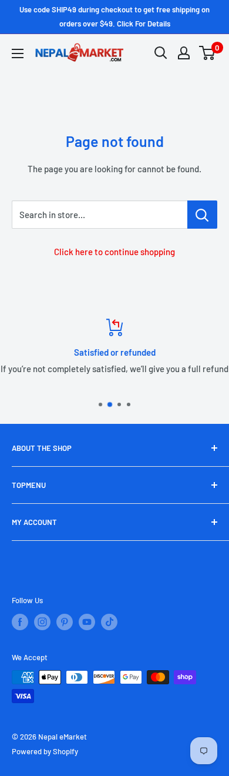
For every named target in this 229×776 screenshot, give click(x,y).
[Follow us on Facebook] (20, 622)
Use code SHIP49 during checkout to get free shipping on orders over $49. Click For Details (114, 16)
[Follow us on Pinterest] (64, 622)
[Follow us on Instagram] (42, 622)
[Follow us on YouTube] (87, 622)
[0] (207, 53)
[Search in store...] (202, 214)
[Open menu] (17, 53)
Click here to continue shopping (114, 251)
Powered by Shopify (45, 751)
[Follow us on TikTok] (109, 622)
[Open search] (160, 52)
